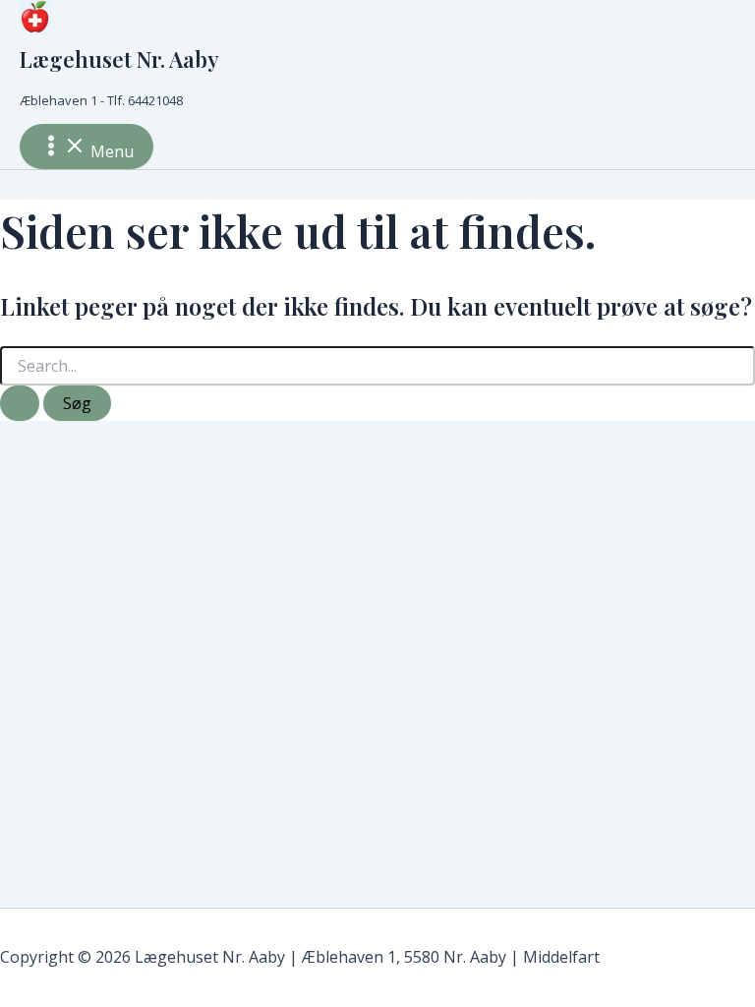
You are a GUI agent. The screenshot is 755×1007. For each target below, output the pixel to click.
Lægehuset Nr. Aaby (119, 59)
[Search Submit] (19, 403)
